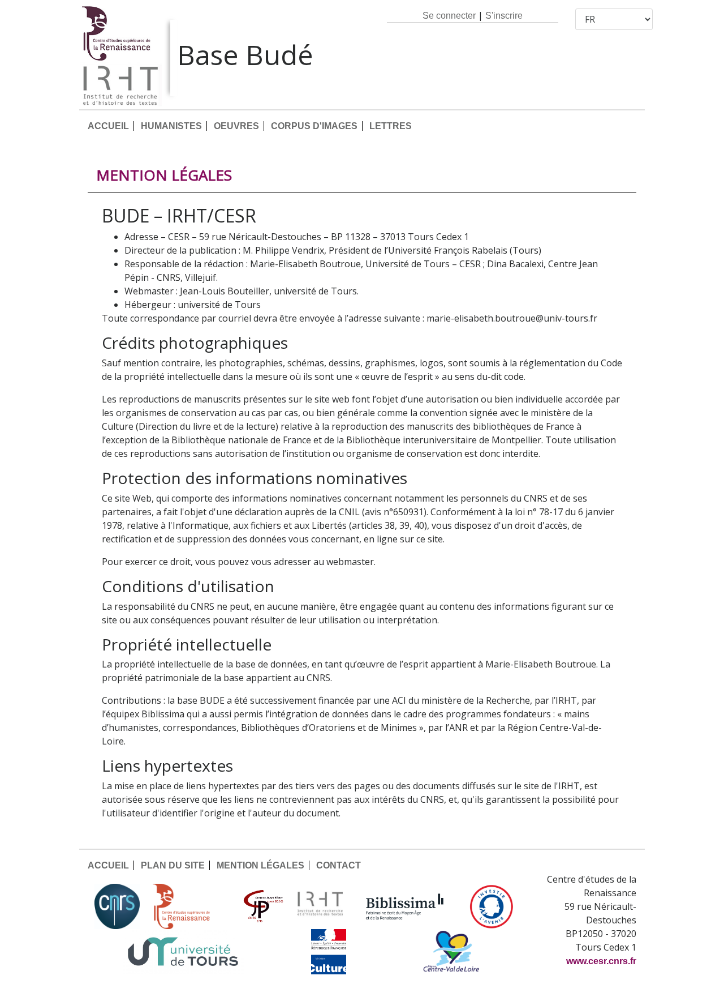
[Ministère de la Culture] (328, 951)
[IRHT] (320, 906)
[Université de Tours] (182, 951)
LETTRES (390, 126)
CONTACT (338, 865)
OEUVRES (236, 126)
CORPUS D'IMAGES (314, 126)
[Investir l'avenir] (492, 906)
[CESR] (189, 906)
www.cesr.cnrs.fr (601, 961)
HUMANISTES (171, 126)
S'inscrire (504, 15)
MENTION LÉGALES (260, 865)
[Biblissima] (405, 906)
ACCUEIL (108, 126)
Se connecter (449, 15)
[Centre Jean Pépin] (262, 906)
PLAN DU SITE (173, 865)
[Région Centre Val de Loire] (451, 951)
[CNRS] (117, 906)
